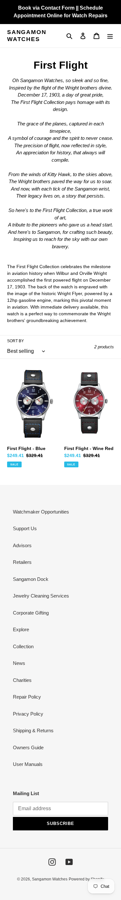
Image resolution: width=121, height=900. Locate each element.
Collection (23, 646)
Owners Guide (28, 747)
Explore (21, 629)
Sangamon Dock (30, 579)
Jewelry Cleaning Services (41, 596)
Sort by (15, 341)
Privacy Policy (28, 714)
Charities (22, 680)
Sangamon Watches (26, 35)
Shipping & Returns (33, 730)
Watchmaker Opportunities (41, 511)
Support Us (25, 528)
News (19, 663)
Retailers (22, 562)
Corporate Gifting (31, 613)
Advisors (22, 545)
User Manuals (28, 764)
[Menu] (110, 36)
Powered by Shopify (86, 879)
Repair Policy (27, 697)
